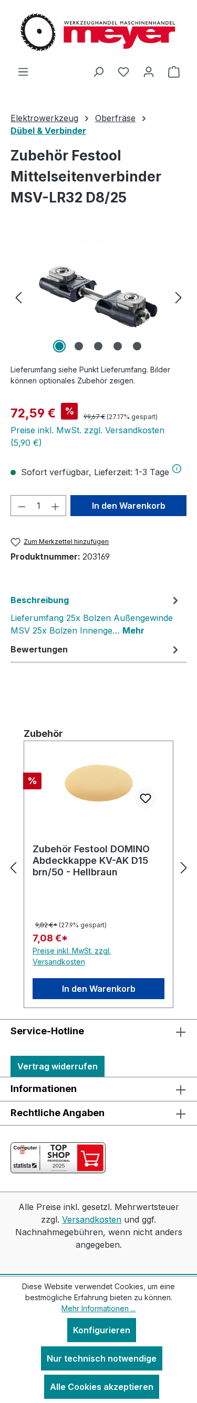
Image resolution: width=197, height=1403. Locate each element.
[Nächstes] (178, 297)
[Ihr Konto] (148, 71)
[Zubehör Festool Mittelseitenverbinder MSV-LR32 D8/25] (98, 297)
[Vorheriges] (18, 297)
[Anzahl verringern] (22, 505)
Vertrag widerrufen (57, 1066)
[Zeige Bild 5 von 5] (137, 346)
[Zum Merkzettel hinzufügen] (145, 798)
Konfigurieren (101, 1330)
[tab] (96, 614)
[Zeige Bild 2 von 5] (79, 346)
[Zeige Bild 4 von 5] (117, 346)
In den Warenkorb (128, 505)
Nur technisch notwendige (102, 1358)
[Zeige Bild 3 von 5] (98, 346)
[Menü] (23, 71)
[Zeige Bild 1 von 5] (59, 346)
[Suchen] (98, 71)
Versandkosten (91, 1219)
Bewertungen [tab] (39, 649)
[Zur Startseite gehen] (99, 32)
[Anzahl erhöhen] (56, 505)
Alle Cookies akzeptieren (101, 1386)
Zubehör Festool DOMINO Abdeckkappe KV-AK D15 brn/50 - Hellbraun (91, 860)
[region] (98, 297)
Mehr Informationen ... (98, 1308)
